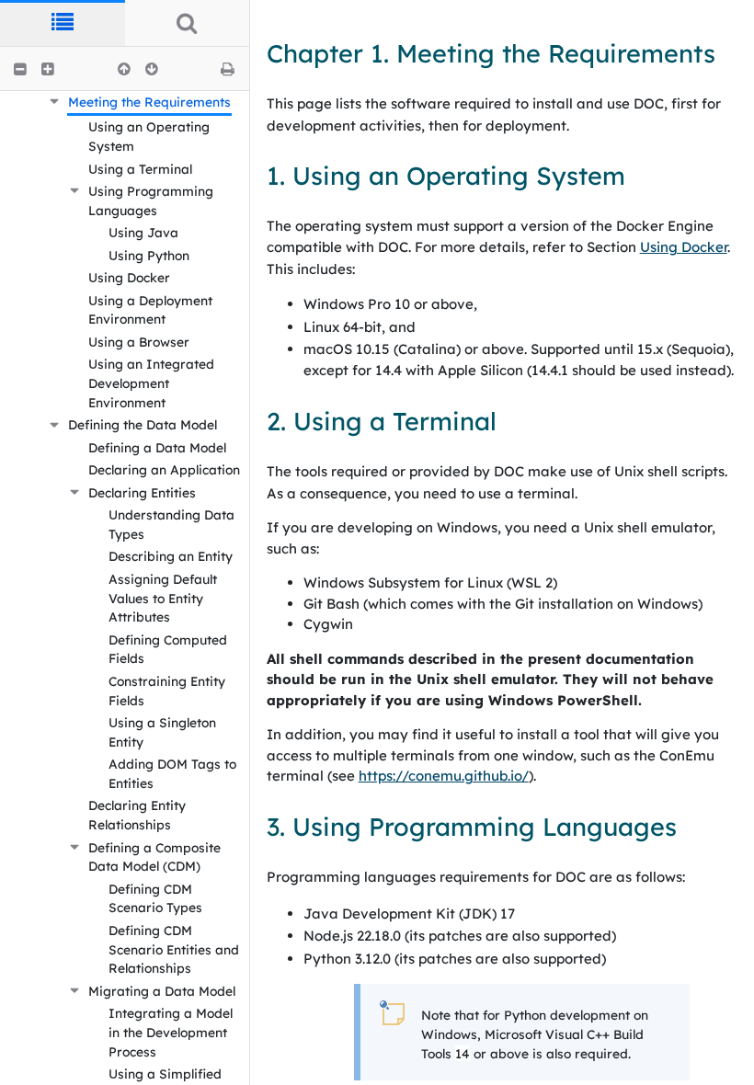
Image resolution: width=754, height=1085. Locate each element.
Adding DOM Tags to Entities (172, 773)
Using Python (149, 255)
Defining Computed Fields (168, 649)
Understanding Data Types (171, 524)
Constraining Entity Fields (167, 690)
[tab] (62, 23)
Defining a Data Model (157, 447)
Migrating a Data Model (161, 991)
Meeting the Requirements (149, 101)
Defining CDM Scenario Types (155, 898)
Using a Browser (138, 341)
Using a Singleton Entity (162, 731)
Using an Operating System (149, 136)
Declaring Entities (142, 492)
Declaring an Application (164, 469)
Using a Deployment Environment (150, 309)
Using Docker (129, 277)
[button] (20, 69)
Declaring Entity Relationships (137, 814)
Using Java (143, 232)
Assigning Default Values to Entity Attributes (163, 597)
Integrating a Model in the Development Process (171, 1031)
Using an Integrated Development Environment (151, 382)
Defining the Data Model (142, 424)
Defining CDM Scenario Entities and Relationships (174, 949)
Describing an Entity (171, 556)
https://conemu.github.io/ (444, 775)
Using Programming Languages (150, 200)
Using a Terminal (140, 169)
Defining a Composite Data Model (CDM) (154, 856)
